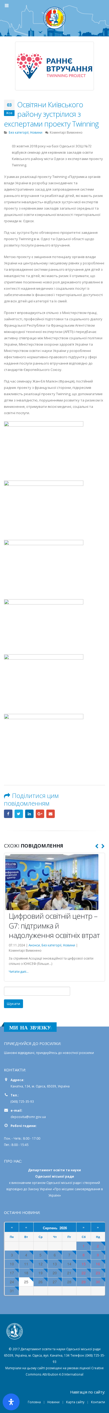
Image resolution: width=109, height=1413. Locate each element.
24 (12, 1282)
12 (40, 1264)
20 (55, 1273)
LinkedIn (29, 814)
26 (40, 1282)
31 (12, 1291)
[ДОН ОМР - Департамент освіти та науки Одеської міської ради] (54, 17)
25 (26, 1282)
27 (55, 1282)
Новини (36, 132)
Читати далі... (19, 972)
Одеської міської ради (63, 1183)
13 (55, 1264)
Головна (34, 1402)
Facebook (8, 814)
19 (40, 1273)
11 (26, 1264)
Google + (40, 814)
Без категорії (19, 132)
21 (69, 1273)
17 (12, 1273)
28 (69, 1282)
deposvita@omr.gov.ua (28, 1117)
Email (50, 814)
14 (69, 1264)
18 (26, 1273)
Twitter (19, 814)
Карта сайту (75, 1402)
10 (12, 1264)
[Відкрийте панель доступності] (11, 1401)
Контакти (98, 1402)
